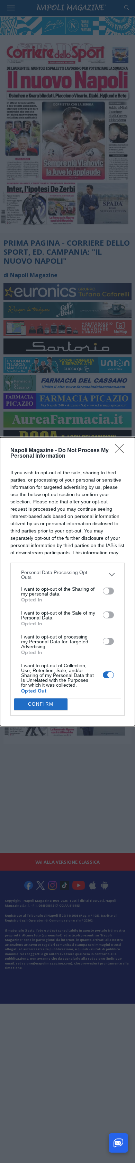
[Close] (121, 450)
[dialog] (67, 581)
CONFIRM (41, 704)
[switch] (108, 591)
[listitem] (67, 575)
